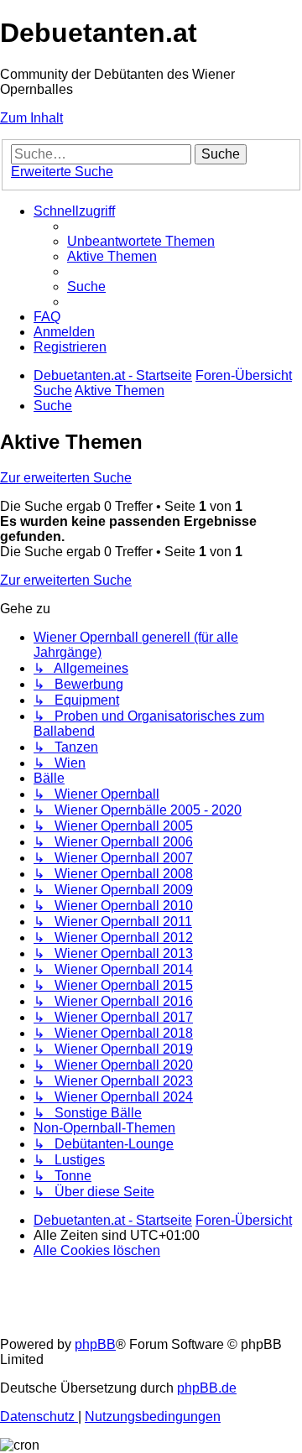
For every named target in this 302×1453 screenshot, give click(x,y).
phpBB (95, 1344)
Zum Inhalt (31, 118)
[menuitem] (141, 241)
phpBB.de (207, 1388)
